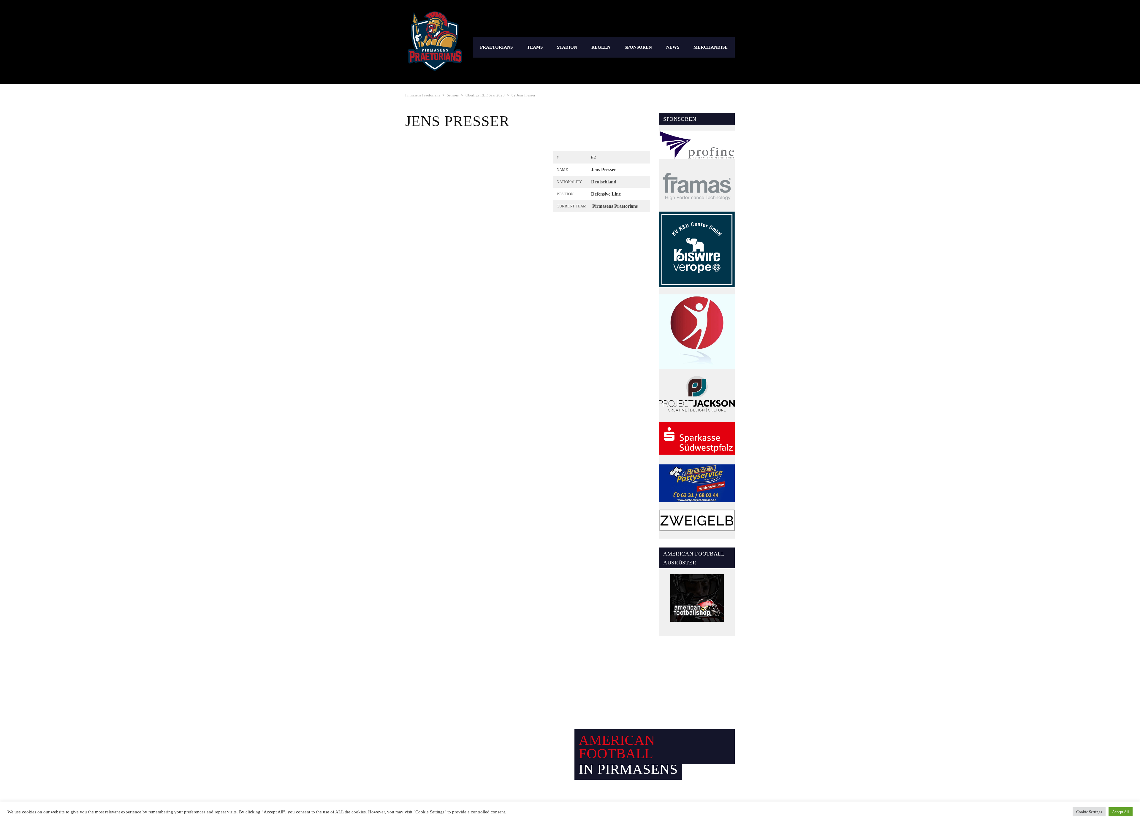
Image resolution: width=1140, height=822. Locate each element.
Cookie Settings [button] (1089, 812)
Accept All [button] (1120, 812)
